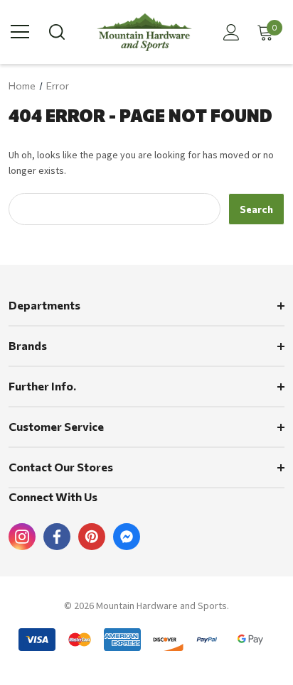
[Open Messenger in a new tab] (126, 536)
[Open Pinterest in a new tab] (91, 536)
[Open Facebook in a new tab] (56, 536)
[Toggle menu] (20, 32)
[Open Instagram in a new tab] (22, 536)
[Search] (56, 32)
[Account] (229, 32)
